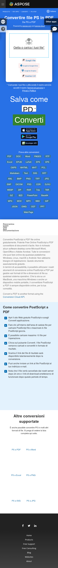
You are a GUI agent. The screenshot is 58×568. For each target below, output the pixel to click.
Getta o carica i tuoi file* (29, 47)
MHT (34, 167)
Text (26, 173)
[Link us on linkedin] (35, 525)
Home (29, 535)
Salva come (29, 98)
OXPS (13, 167)
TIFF (37, 178)
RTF (48, 156)
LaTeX (28, 161)
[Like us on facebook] (23, 525)
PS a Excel (16, 475)
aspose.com (26, 26)
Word (27, 156)
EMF (9, 184)
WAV (37, 200)
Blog (29, 552)
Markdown (14, 173)
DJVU (47, 184)
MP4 (10, 200)
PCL (43, 167)
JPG (47, 178)
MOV (19, 200)
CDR (38, 184)
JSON (14, 206)
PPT (42, 206)
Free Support (29, 544)
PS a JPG (31, 500)
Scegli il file (30, 60)
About (29, 561)
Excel (9, 161)
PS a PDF (16, 449)
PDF (9, 156)
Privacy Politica (29, 90)
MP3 (28, 200)
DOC (18, 156)
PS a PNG (31, 475)
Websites (29, 557)
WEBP (10, 189)
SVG (35, 173)
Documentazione (11, 230)
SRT (44, 173)
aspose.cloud (40, 26)
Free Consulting (29, 548)
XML (10, 178)
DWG (24, 206)
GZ (11, 195)
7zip (38, 189)
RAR (29, 189)
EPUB (19, 161)
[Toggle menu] (3, 4)
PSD (29, 184)
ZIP (19, 189)
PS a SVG (16, 500)
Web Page (28, 212)
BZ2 (20, 195)
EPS (38, 161)
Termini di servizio (35, 87)
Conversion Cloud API (13, 296)
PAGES (37, 156)
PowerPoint (32, 195)
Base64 (44, 195)
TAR (47, 189)
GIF (46, 200)
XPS (47, 161)
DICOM (19, 184)
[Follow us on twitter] (29, 525)
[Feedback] (54, 29)
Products (29, 539)
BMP (19, 178)
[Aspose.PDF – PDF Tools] (29, 130)
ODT (33, 206)
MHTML (24, 167)
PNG (28, 178)
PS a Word (31, 449)
